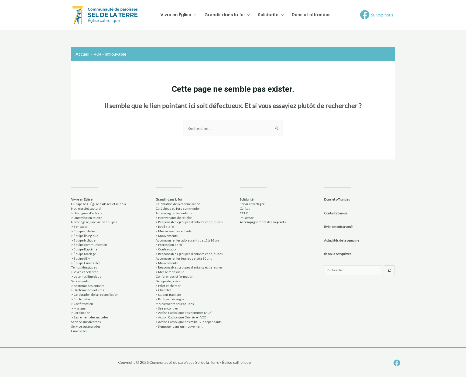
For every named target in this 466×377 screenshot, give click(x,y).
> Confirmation (82, 304)
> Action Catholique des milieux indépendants (189, 322)
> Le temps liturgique (86, 276)
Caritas (245, 208)
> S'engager (79, 227)
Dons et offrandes (311, 15)
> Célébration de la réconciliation (94, 295)
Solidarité (268, 15)
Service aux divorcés (86, 322)
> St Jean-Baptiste (168, 295)
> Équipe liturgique (84, 236)
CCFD (244, 213)
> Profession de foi (169, 245)
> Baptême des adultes (87, 290)
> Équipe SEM (81, 258)
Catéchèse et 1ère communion (178, 208)
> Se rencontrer (167, 308)
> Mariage (78, 308)
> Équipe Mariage (83, 254)
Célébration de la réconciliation (178, 204)
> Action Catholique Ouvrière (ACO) (182, 317)
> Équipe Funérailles (86, 263)
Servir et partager (252, 204)
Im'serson (247, 218)
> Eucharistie (80, 299)
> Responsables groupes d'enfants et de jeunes (189, 222)
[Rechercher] (389, 270)
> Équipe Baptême (84, 249)
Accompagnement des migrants (263, 222)
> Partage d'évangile (170, 299)
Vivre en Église (175, 15)
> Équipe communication (89, 245)
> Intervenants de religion (174, 218)
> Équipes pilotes (83, 231)
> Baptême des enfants (87, 286)
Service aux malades (86, 326)
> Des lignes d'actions (86, 213)
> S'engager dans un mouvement (179, 326)
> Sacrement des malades (89, 317)
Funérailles (79, 331)
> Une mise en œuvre (86, 218)
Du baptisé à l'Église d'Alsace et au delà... (99, 204)
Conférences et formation (174, 276)
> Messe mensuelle (170, 272)
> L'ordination (80, 313)
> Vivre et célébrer (84, 272)
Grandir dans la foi (224, 15)
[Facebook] (396, 362)
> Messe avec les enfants (174, 231)
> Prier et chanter (168, 286)
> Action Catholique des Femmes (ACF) (184, 313)
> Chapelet (163, 290)
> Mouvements (167, 236)
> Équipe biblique (83, 240)
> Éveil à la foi (165, 227)
